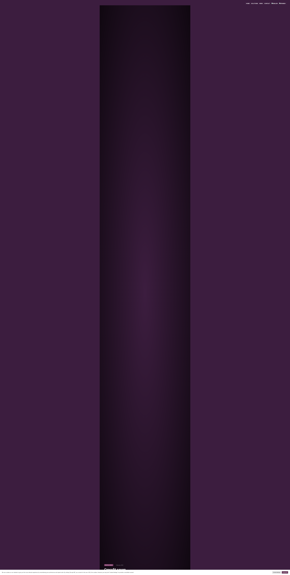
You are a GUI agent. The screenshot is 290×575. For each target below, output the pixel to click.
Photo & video (109, 565)
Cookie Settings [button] (276, 572)
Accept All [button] (285, 572)
